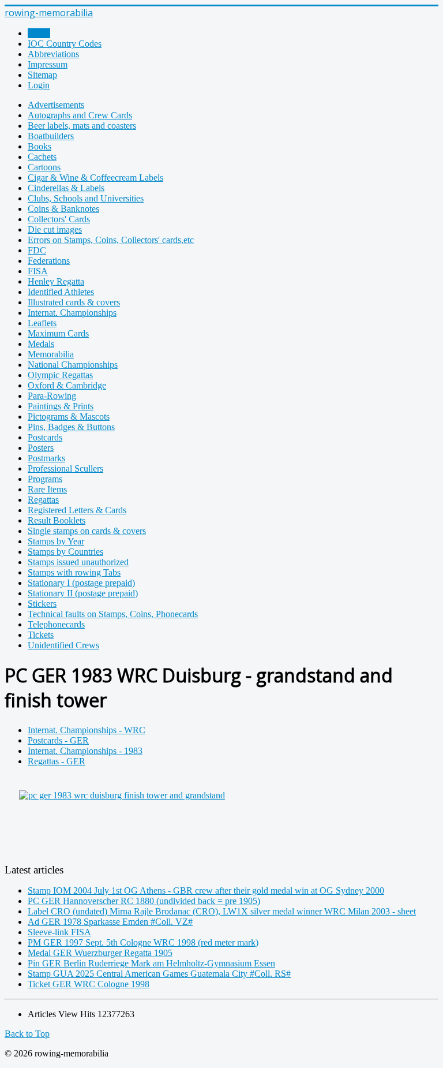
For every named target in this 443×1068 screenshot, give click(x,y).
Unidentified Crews (63, 645)
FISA (38, 271)
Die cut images (55, 229)
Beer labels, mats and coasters (82, 125)
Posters (41, 448)
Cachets (42, 157)
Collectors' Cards (59, 219)
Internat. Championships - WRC (86, 730)
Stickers (42, 603)
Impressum (47, 64)
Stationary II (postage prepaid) (83, 593)
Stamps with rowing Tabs (74, 572)
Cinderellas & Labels (66, 188)
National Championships (73, 364)
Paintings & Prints (60, 406)
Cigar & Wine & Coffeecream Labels (95, 177)
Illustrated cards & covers (74, 302)
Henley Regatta (56, 281)
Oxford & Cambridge (67, 385)
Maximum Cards (58, 333)
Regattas (43, 500)
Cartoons (44, 167)
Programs (45, 479)
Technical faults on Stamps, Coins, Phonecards (113, 614)
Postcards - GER (58, 740)
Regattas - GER (56, 761)
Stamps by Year (56, 541)
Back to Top (27, 1034)
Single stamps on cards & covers (87, 531)
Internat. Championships (72, 313)
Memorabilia (51, 354)
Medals (41, 344)
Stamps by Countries (65, 552)
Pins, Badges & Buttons (71, 427)
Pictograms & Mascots (69, 416)
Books (39, 146)
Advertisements (56, 105)
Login (39, 85)
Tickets (41, 635)
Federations (49, 261)
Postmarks (46, 458)
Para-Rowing (52, 396)
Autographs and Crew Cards (80, 115)
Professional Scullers (65, 468)
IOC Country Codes (65, 43)
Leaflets (42, 323)
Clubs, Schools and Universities (86, 198)
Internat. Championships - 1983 (85, 751)
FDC (37, 250)
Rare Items (47, 489)
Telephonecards (56, 624)
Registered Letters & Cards (77, 510)
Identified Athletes (61, 292)
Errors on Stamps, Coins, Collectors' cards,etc (111, 240)
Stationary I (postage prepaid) (81, 583)
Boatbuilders (51, 136)
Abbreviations (53, 54)
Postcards (45, 437)
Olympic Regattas (60, 375)
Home (39, 33)
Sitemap (42, 75)
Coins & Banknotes (63, 209)
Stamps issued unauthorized (78, 562)
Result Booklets (56, 520)
